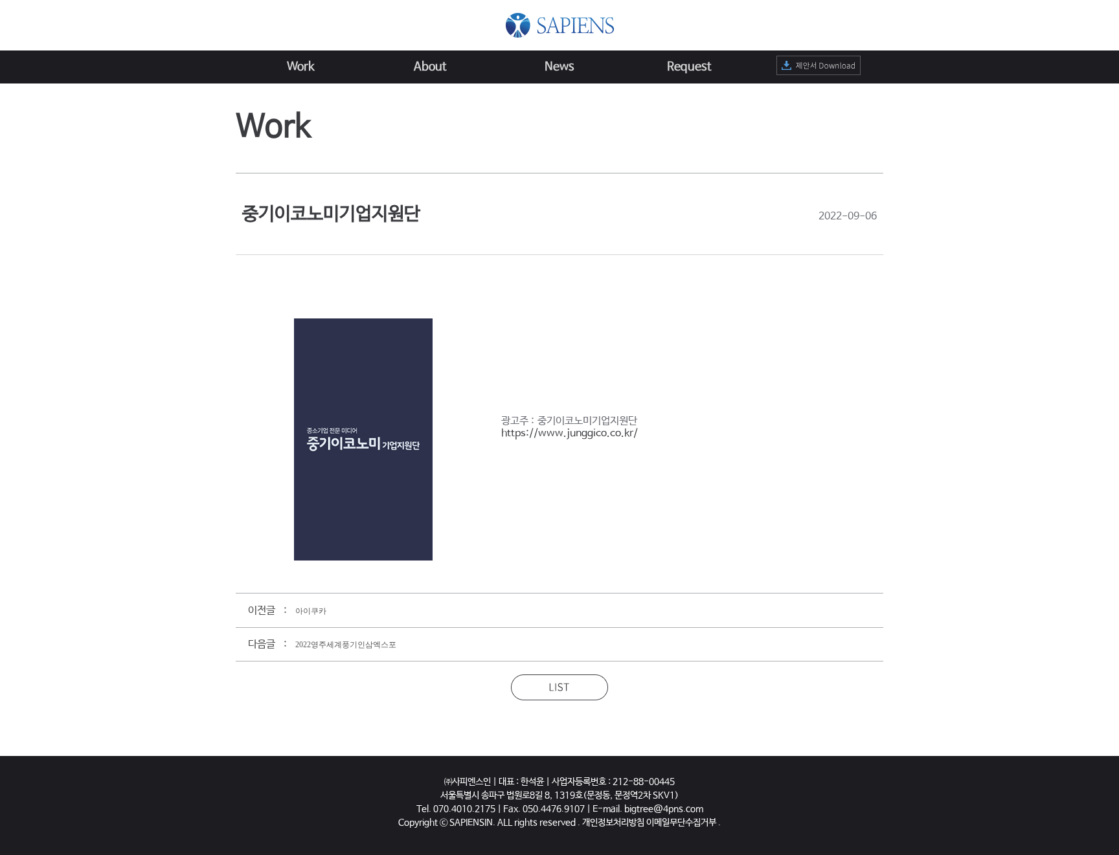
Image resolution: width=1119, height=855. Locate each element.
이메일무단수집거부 (681, 822)
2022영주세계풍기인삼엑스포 (345, 644)
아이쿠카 (310, 611)
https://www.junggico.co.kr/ (569, 433)
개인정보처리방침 (613, 822)
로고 (560, 25)
